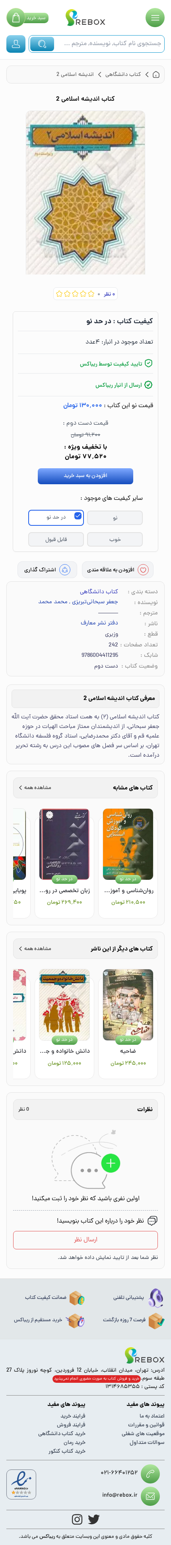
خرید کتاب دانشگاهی (62, 1434)
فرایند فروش (71, 1425)
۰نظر (109, 294)
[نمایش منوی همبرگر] (155, 17)
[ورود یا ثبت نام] (15, 44)
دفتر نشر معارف (99, 623)
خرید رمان (75, 1443)
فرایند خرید (73, 1416)
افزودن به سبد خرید (85, 476)
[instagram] (77, 1519)
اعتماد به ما (152, 1416)
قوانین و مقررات (146, 1425)
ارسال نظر (85, 1240)
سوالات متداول (147, 1443)
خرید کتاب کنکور (67, 1452)
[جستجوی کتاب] (42, 44)
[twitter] (94, 1519)
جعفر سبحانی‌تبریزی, (93, 602)
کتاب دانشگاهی (99, 592)
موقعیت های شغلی (143, 1434)
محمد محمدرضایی (46, 602)
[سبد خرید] (15, 17)
